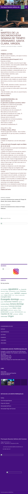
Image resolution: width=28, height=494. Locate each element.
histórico (15, 301)
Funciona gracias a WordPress (7, 492)
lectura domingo (17, 304)
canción (7, 293)
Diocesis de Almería (5, 374)
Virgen (11, 316)
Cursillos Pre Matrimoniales (20, 295)
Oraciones (3, 343)
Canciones (3, 340)
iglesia (20, 301)
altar (19, 289)
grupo (2, 301)
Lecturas (3, 334)
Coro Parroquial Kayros (6, 400)
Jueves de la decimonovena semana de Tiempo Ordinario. (13, 206)
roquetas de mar (6, 314)
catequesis (24, 293)
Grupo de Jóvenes (5, 403)
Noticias (3, 329)
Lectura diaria (5, 304)
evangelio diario (6, 297)
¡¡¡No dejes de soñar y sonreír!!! (14, 46)
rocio (24, 312)
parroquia (4, 310)
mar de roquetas (5, 308)
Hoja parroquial (5, 331)
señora (21, 314)
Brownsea (23, 291)
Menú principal (26, 7)
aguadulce (13, 289)
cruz (13, 295)
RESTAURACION (19, 312)
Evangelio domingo (10, 299)
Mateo (15, 308)
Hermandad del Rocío (6, 406)
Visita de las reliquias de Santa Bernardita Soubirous (13, 359)
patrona (16, 310)
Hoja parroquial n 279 (6, 355)
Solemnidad (4, 316)
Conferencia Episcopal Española (8, 373)
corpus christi (7, 295)
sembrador (15, 314)
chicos (2, 295)
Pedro (19, 310)
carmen (17, 293)
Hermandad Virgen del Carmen (8, 408)
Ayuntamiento (12, 291)
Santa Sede (3, 371)
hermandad (8, 301)
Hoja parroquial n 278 (6, 358)
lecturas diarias (4, 306)
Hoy (2, 30)
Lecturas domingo (15, 306)
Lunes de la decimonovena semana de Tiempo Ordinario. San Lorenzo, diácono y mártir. (13, 199)
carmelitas (12, 293)
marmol (10, 308)
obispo (19, 308)
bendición (18, 291)
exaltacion (22, 299)
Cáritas (2, 397)
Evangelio (3, 337)
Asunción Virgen (4, 291)
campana (2, 293)
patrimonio (10, 310)
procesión (11, 312)
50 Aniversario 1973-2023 (7, 326)
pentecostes (5, 312)
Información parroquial (6, 356)
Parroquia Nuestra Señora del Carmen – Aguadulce (11, 7)
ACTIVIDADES (4, 289)
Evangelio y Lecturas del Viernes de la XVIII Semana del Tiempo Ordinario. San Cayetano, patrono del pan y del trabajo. (14, 353)
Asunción (23, 289)
